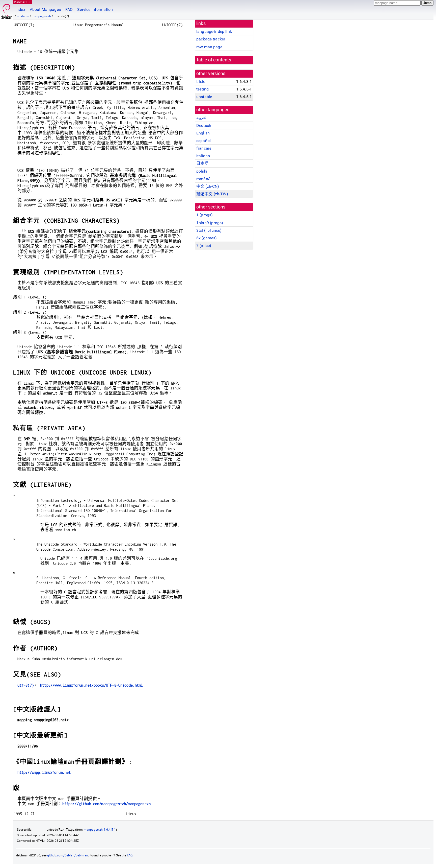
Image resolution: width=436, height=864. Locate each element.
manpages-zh (41, 16)
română (203, 178)
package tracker (210, 39)
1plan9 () (209, 222)
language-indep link (214, 31)
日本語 (202, 163)
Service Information (95, 9)
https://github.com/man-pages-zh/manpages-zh (106, 804)
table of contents (214, 59)
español (203, 140)
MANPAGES (22, 2)
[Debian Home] (6, 10)
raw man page (209, 46)
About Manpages (45, 9)
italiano (203, 155)
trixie (200, 81)
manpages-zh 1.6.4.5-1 (100, 829)
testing (202, 89)
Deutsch (203, 125)
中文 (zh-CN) (207, 186)
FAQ (69, 9)
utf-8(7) (25, 685)
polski (201, 171)
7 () (203, 245)
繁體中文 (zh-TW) (212, 194)
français (203, 148)
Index (20, 9)
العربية (201, 117)
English (203, 133)
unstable (23, 16)
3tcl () (209, 230)
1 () (204, 215)
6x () (206, 238)
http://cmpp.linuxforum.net (44, 772)
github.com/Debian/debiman (67, 855)
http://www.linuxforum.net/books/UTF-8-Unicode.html (91, 685)
